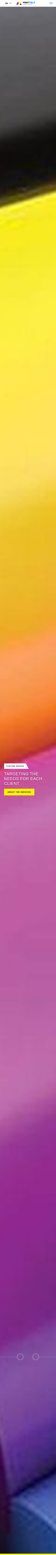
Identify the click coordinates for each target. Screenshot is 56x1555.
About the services (19, 792)
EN (6, 3)
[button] (20, 1356)
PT (10, 3)
